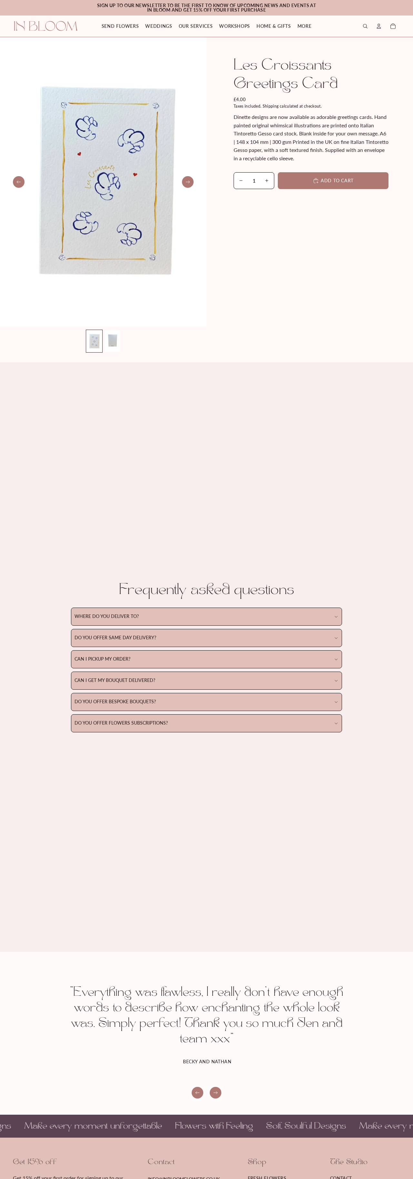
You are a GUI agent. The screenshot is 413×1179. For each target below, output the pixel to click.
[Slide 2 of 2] (112, 341)
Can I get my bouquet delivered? (115, 680)
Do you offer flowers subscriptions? (121, 723)
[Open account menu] (379, 26)
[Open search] (365, 26)
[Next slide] (188, 182)
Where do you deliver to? (107, 616)
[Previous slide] (19, 182)
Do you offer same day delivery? (115, 638)
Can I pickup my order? (102, 659)
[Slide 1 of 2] (94, 341)
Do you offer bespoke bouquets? (115, 702)
